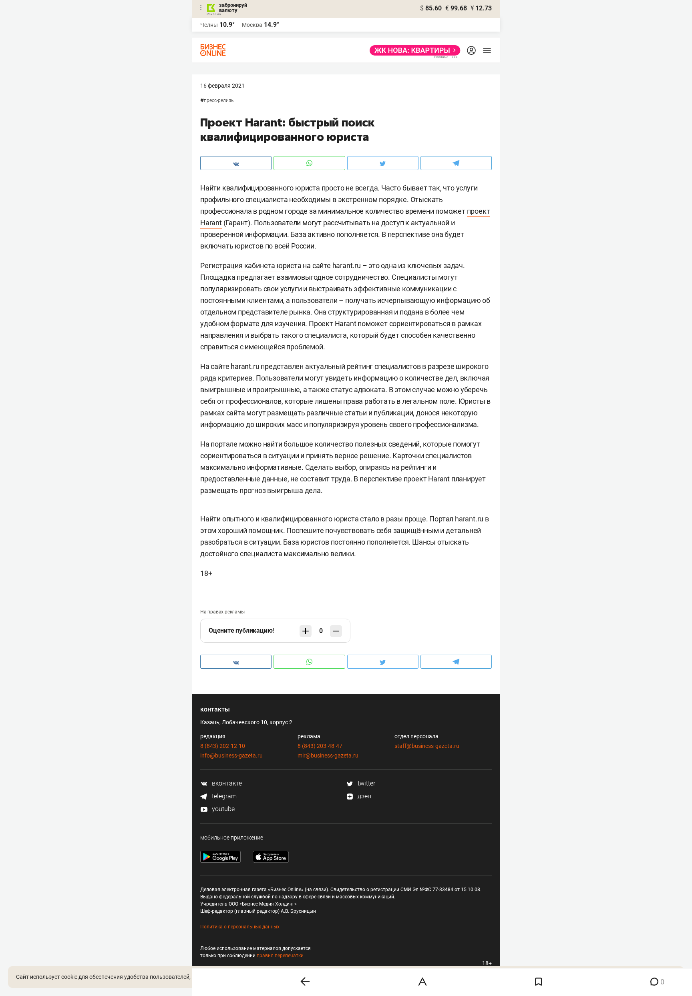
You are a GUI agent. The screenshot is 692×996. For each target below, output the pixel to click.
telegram (223, 796)
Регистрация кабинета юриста (251, 265)
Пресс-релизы (219, 100)
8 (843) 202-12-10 (222, 746)
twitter (365, 783)
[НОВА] (413, 50)
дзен (363, 796)
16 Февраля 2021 (222, 85)
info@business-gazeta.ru (231, 755)
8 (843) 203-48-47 (320, 746)
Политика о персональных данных (240, 927)
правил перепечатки (280, 955)
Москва (252, 25)
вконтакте (226, 783)
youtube (222, 809)
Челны (209, 25)
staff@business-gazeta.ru (426, 746)
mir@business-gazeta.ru (328, 755)
